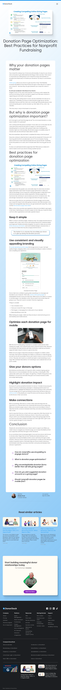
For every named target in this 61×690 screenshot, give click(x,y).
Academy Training (53, 626)
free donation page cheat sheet (21, 205)
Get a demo (40, 615)
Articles (28, 622)
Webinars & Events (29, 628)
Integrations (17, 635)
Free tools (28, 618)
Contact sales (41, 625)
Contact (5, 620)
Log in (49, 615)
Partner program (7, 622)
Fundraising (17, 622)
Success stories (30, 625)
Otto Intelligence (19, 628)
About (4, 615)
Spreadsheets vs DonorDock (38, 651)
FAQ (27, 615)
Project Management (17, 625)
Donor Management (17, 616)
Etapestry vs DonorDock (9, 651)
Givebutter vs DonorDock (38, 644)
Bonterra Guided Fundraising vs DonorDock (42, 655)
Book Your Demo (30, 591)
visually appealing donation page (19, 247)
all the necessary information (17, 226)
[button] (56, 4)
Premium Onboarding (40, 622)
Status (50, 618)
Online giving (12, 82)
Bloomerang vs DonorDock (10, 648)
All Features (17, 630)
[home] (7, 4)
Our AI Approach (7, 625)
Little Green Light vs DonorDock (11, 655)
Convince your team (41, 618)
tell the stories (13, 393)
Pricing (5, 618)
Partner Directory (30, 620)
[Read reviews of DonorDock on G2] (10, 668)
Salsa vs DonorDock (36, 658)
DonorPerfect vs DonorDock (38, 648)
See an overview (7, 644)
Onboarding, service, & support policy (30, 633)
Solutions (16, 632)
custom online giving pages (37, 294)
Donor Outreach (18, 619)
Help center (51, 620)
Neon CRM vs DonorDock (9, 658)
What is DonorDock (51, 623)
